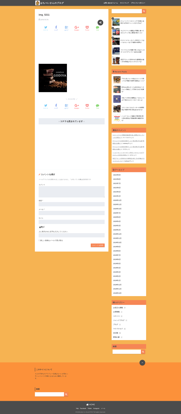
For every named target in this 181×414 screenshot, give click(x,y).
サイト (41, 218)
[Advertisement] (72, 49)
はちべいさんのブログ (52, 3)
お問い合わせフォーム (111, 3)
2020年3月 (117, 226)
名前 (41, 201)
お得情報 (117, 312)
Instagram (96, 408)
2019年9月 (117, 247)
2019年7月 (117, 255)
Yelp (77, 408)
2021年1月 (117, 196)
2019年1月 (117, 280)
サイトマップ (124, 3)
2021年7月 (117, 183)
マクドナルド (119, 329)
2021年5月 (117, 192)
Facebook (83, 408)
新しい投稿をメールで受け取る (51, 240)
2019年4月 (117, 268)
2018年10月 (117, 293)
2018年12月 (117, 285)
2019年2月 (117, 276)
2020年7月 (117, 213)
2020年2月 (117, 230)
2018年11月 (117, 289)
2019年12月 (117, 234)
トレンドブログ (120, 320)
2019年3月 (117, 272)
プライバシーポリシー (138, 3)
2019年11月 (117, 238)
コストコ (117, 316)
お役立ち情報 (119, 308)
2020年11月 (117, 204)
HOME (92, 404)
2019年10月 (117, 242)
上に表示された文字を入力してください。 (54, 231)
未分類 (117, 333)
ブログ (116, 324)
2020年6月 (117, 217)
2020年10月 (117, 209)
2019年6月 (117, 259)
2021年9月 (117, 175)
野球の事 (117, 337)
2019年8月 (117, 251)
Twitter (90, 408)
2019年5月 (117, 263)
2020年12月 (117, 200)
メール (42, 209)
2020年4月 (117, 221)
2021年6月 (117, 188)
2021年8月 (117, 179)
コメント (42, 185)
